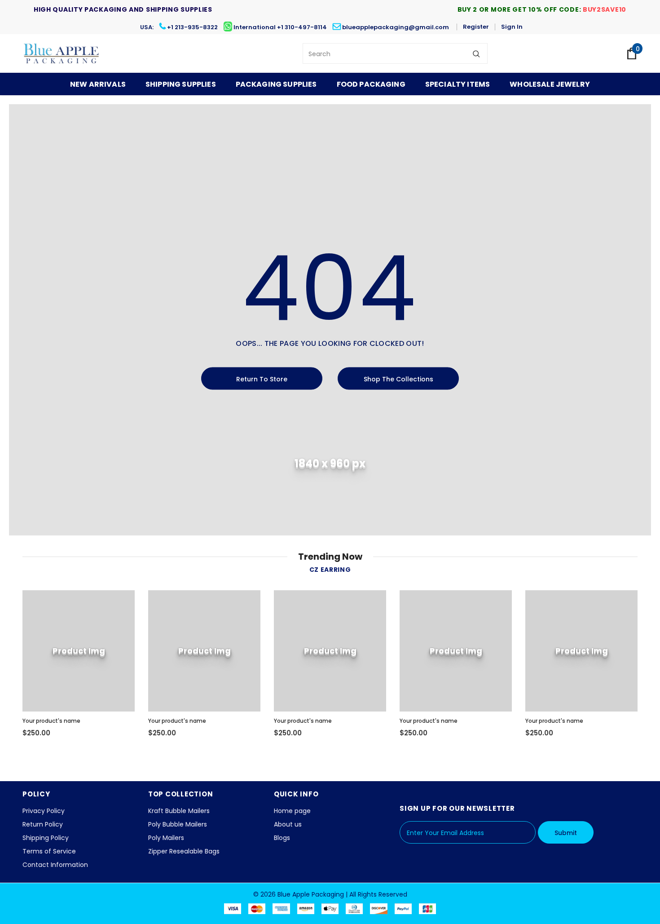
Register (476, 26)
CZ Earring (330, 569)
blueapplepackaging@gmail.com (395, 27)
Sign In (512, 26)
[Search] (476, 53)
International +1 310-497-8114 (280, 27)
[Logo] (61, 53)
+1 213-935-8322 (192, 27)
